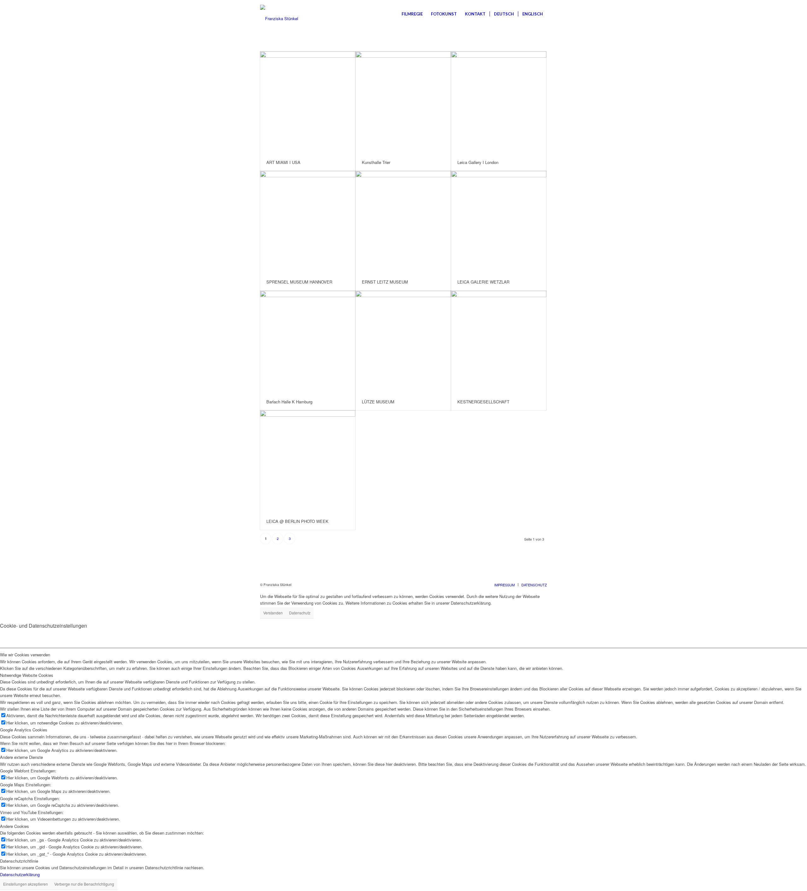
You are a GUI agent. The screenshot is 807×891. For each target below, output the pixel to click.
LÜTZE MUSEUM (378, 402)
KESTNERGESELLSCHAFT (483, 402)
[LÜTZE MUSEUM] (403, 342)
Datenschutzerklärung (20, 874)
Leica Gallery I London (477, 162)
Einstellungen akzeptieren (25, 884)
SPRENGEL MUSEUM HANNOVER (299, 282)
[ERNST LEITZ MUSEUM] (403, 222)
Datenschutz (300, 612)
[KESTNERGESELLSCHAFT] (498, 342)
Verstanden (273, 612)
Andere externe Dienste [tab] (21, 757)
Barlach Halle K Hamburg (289, 402)
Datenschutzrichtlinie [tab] (19, 861)
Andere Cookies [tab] (14, 826)
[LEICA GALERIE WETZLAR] (498, 222)
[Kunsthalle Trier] (403, 102)
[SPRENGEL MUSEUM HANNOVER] (307, 222)
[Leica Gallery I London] (498, 102)
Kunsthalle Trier (376, 162)
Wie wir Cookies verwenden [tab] (25, 655)
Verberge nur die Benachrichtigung (84, 884)
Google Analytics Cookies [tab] (23, 730)
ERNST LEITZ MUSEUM (385, 282)
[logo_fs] (279, 14)
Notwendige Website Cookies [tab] (26, 675)
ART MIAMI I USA (283, 162)
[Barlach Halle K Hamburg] (307, 342)
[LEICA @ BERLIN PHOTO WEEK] (307, 461)
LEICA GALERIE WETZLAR (483, 282)
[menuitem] (412, 14)
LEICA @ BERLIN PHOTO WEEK (297, 521)
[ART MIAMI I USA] (307, 102)
